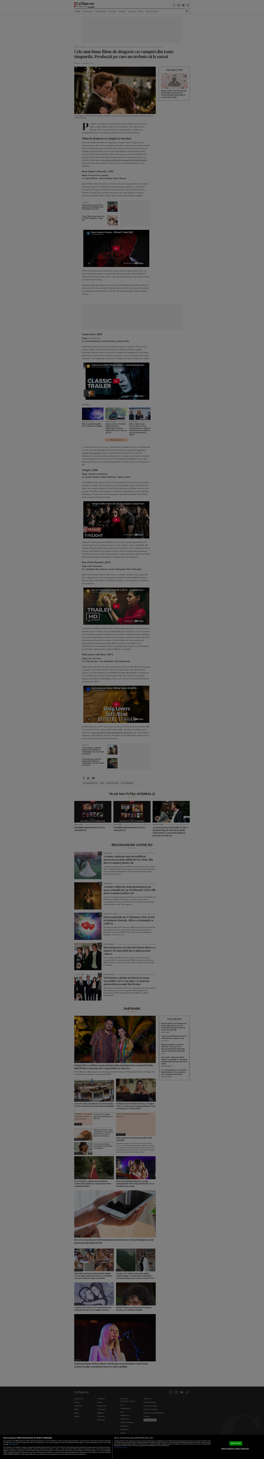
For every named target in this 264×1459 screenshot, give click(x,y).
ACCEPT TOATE (236, 1443)
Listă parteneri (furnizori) (120, 1447)
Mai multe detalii (13, 1444)
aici (97, 1451)
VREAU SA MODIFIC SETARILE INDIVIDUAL (235, 1449)
